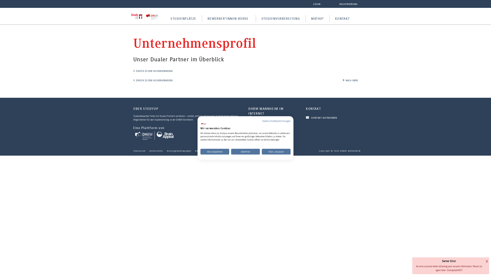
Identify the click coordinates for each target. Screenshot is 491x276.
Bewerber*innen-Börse (228, 19)
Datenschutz (156, 151)
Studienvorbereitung (280, 19)
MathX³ (317, 19)
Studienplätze (183, 19)
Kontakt (342, 19)
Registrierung (348, 4)
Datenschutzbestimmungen (276, 120)
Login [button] (316, 4)
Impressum (139, 151)
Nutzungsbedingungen (179, 151)
